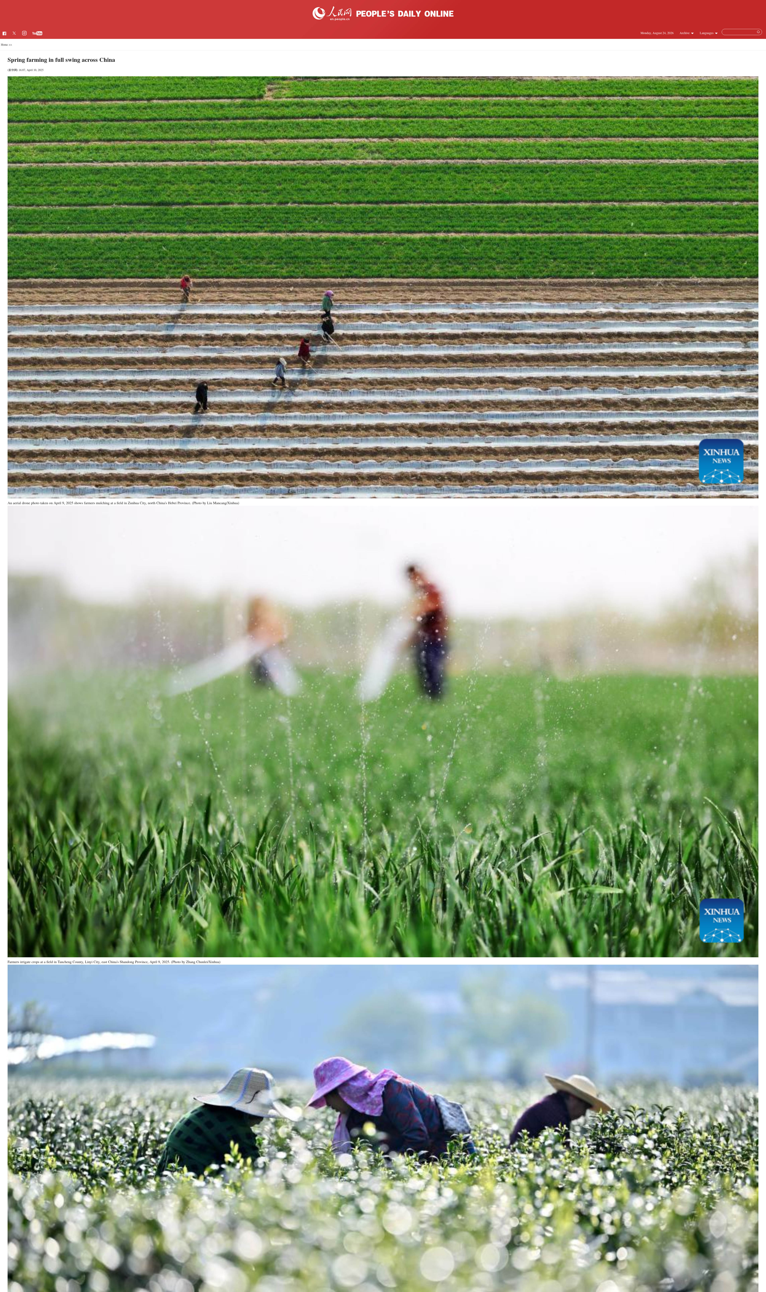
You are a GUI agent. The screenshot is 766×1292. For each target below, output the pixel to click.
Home (4, 44)
